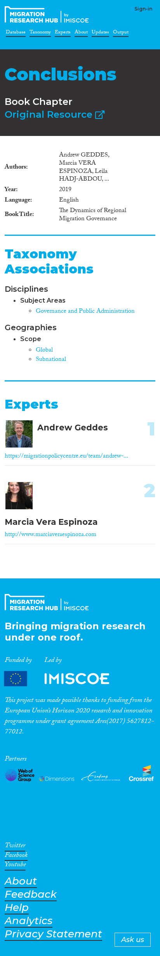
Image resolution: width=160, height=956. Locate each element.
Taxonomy (40, 33)
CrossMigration (48, 14)
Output (121, 33)
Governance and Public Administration (85, 311)
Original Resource (50, 114)
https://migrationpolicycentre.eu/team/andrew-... (66, 456)
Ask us (132, 939)
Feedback (31, 894)
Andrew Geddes (72, 427)
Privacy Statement (53, 934)
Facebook (16, 856)
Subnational (51, 360)
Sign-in (143, 9)
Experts (63, 33)
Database (16, 33)
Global (44, 350)
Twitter (15, 847)
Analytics (28, 921)
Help (17, 908)
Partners (63, 678)
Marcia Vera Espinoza (51, 522)
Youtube (15, 866)
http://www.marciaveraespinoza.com (50, 535)
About (81, 33)
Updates (100, 33)
